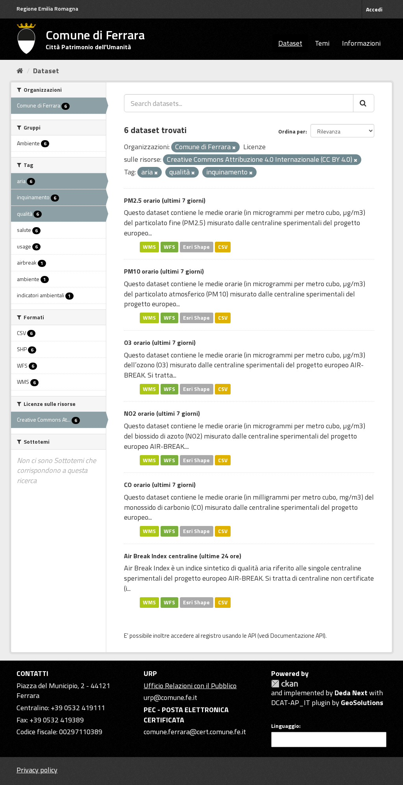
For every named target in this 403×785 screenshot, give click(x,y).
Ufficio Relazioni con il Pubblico (190, 685)
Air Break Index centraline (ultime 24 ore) (182, 556)
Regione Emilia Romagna (47, 8)
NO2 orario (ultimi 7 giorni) (162, 413)
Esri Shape (196, 247)
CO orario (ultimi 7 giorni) (160, 484)
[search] (363, 103)
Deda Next (351, 692)
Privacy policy (37, 770)
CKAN (284, 683)
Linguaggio (285, 726)
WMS (149, 247)
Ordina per (291, 131)
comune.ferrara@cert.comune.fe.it (195, 731)
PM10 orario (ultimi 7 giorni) (164, 271)
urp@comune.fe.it (170, 697)
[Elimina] (234, 147)
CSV (222, 247)
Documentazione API (297, 635)
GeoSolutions (362, 702)
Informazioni (361, 43)
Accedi (374, 9)
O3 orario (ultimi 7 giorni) (160, 342)
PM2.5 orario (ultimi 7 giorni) (164, 200)
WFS (169, 247)
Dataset (290, 43)
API (252, 635)
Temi (322, 43)
